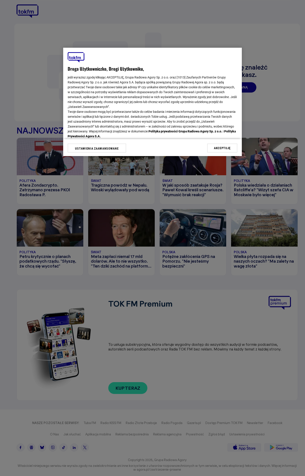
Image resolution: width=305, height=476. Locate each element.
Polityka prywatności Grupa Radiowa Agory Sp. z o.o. (185, 131)
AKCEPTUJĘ (222, 148)
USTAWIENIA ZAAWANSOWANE (97, 148)
